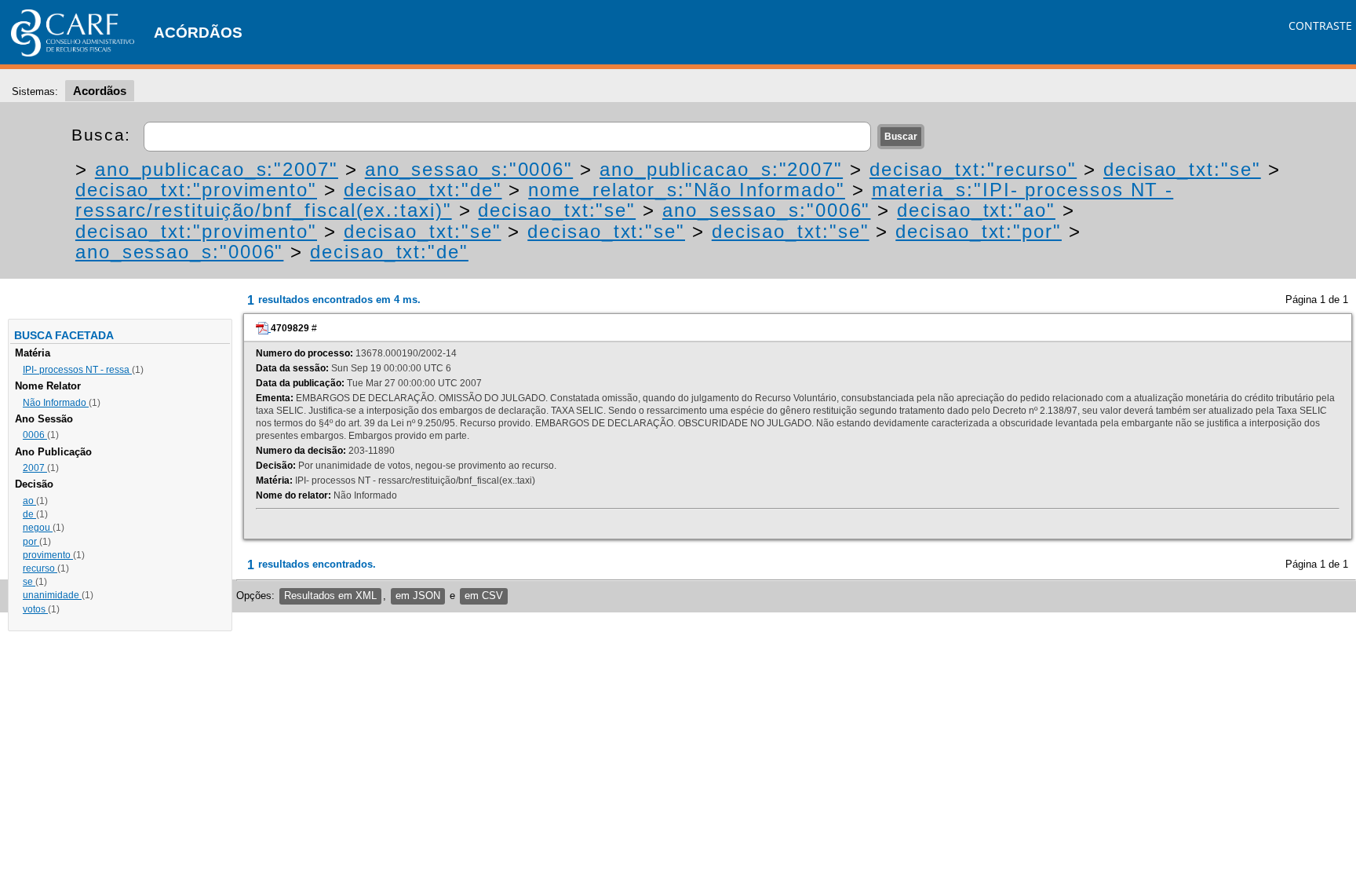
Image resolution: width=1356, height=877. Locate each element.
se (29, 581)
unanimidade (52, 595)
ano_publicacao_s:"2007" (216, 169)
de (29, 514)
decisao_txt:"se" (1182, 169)
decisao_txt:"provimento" (196, 189)
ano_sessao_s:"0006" (469, 169)
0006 (35, 434)
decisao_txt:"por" (978, 231)
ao (29, 500)
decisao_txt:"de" (423, 189)
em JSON (418, 595)
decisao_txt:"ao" (976, 210)
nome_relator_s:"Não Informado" (686, 189)
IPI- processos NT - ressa (77, 369)
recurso (40, 568)
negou (38, 527)
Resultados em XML (330, 595)
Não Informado (56, 402)
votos (35, 609)
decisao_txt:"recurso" (973, 169)
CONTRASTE (1320, 25)
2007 (35, 467)
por (31, 541)
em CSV (484, 595)
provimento (48, 555)
